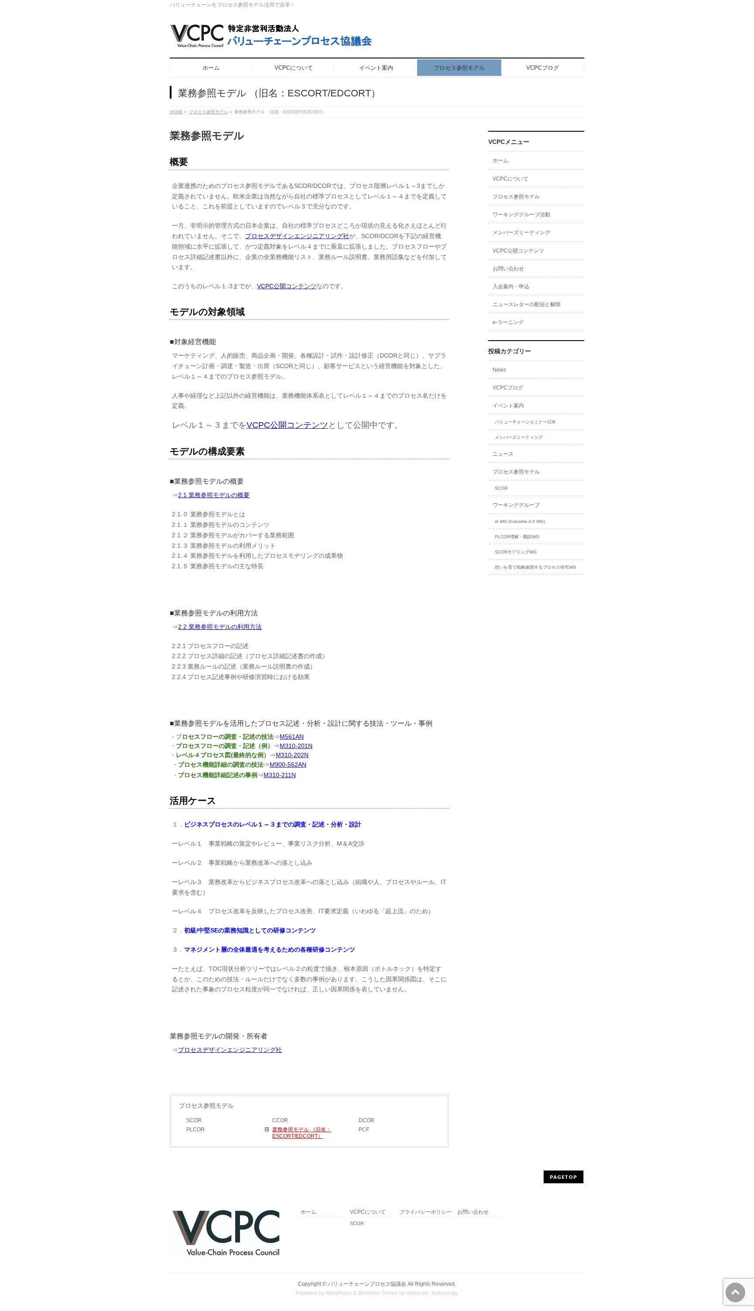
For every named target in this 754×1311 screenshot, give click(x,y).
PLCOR (195, 1130)
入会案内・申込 (511, 286)
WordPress (339, 1293)
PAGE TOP (730, 1264)
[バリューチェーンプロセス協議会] (273, 39)
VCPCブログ (508, 388)
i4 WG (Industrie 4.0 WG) (520, 521)
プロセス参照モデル (208, 111)
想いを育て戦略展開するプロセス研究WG (535, 567)
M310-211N (280, 775)
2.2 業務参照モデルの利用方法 (220, 626)
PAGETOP (563, 1177)
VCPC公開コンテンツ (286, 286)
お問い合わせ (508, 269)
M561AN (292, 736)
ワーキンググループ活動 (521, 215)
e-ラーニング (508, 322)
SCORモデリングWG (516, 552)
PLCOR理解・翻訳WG (517, 536)
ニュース (503, 454)
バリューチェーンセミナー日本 (525, 422)
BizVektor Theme (378, 1293)
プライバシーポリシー (425, 1212)
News (499, 370)
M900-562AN (288, 764)
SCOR (194, 1120)
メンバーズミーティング (521, 232)
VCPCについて (510, 179)
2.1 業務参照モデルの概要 (214, 495)
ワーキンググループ (516, 505)
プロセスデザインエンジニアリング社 (297, 235)
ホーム (500, 160)
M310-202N (292, 754)
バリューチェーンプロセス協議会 (367, 1284)
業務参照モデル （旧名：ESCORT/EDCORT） (301, 1133)
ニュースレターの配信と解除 (527, 304)
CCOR (280, 1120)
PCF (364, 1130)
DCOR (366, 1120)
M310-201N (296, 745)
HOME (176, 111)
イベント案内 (508, 406)
